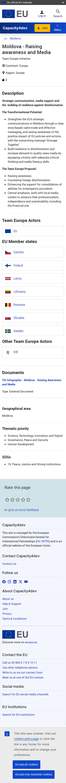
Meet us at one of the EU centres (22, 677)
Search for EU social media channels (25, 694)
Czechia (19, 252)
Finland (18, 265)
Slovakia (19, 318)
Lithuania (20, 291)
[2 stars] (10, 499)
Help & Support (11, 604)
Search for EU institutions (18, 715)
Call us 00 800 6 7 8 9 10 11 (19, 663)
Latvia (17, 278)
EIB (16, 352)
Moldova (15, 38)
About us (8, 599)
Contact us (9, 564)
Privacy (7, 614)
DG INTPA (43, 541)
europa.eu (31, 642)
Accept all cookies (26, 764)
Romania (19, 305)
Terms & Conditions (14, 619)
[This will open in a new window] (15, 13)
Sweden (18, 331)
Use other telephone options (19, 667)
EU (15, 231)
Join (45, 28)
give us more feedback (23, 509)
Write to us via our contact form (22, 672)
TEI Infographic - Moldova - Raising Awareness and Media (31, 382)
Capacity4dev (15, 28)
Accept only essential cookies (33, 774)
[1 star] (7, 499)
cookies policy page (26, 738)
